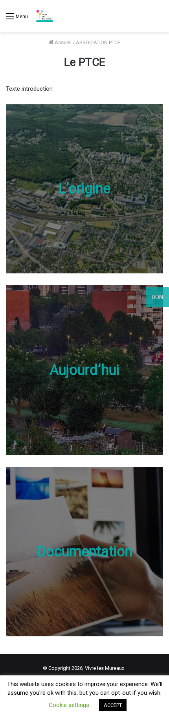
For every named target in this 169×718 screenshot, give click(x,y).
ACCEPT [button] (113, 705)
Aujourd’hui (84, 370)
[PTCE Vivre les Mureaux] (44, 16)
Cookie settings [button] (69, 705)
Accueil (62, 42)
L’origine (84, 188)
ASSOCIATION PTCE (98, 42)
